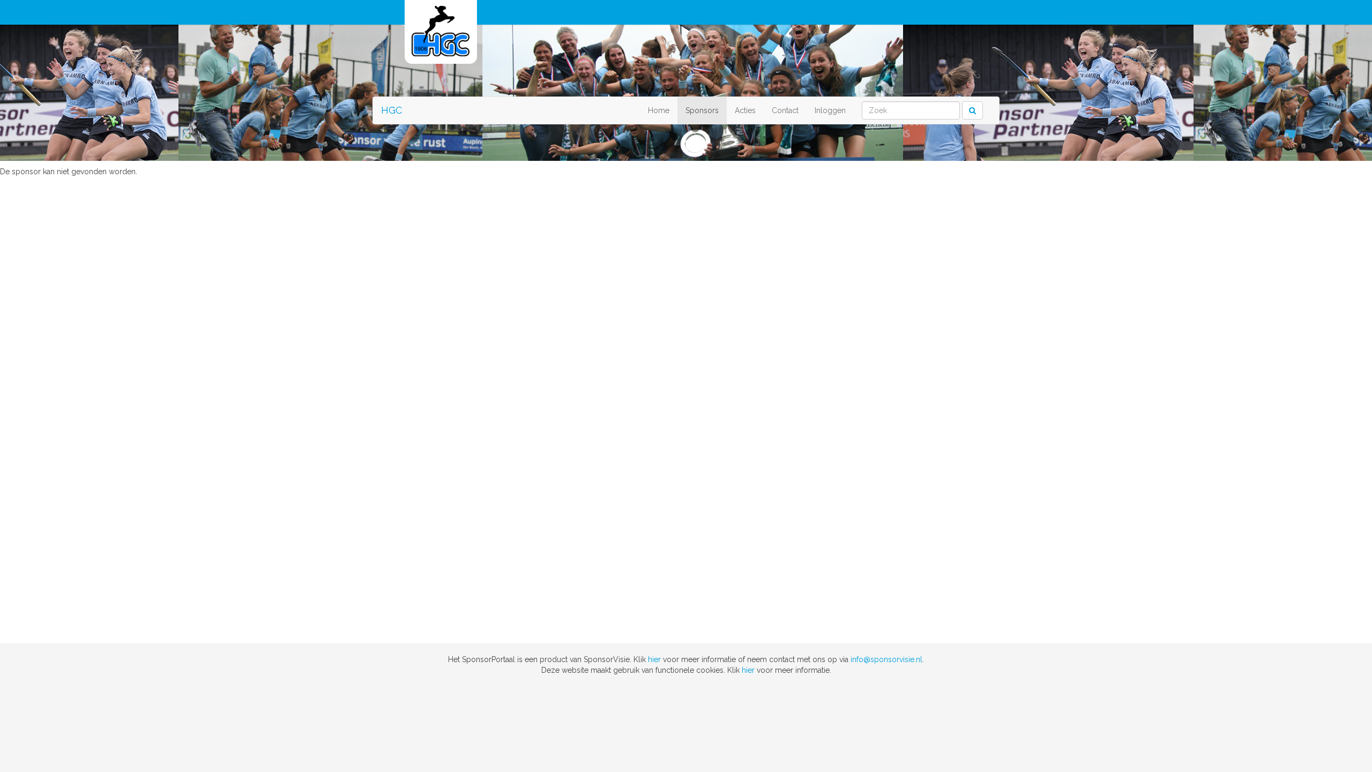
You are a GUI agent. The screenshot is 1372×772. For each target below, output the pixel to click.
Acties (745, 110)
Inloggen (830, 110)
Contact (785, 110)
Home (658, 110)
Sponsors (702, 110)
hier (654, 659)
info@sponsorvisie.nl (886, 659)
